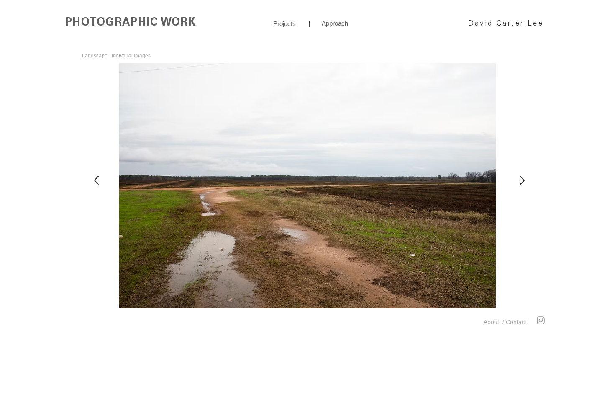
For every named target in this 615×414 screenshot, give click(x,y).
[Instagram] (541, 320)
